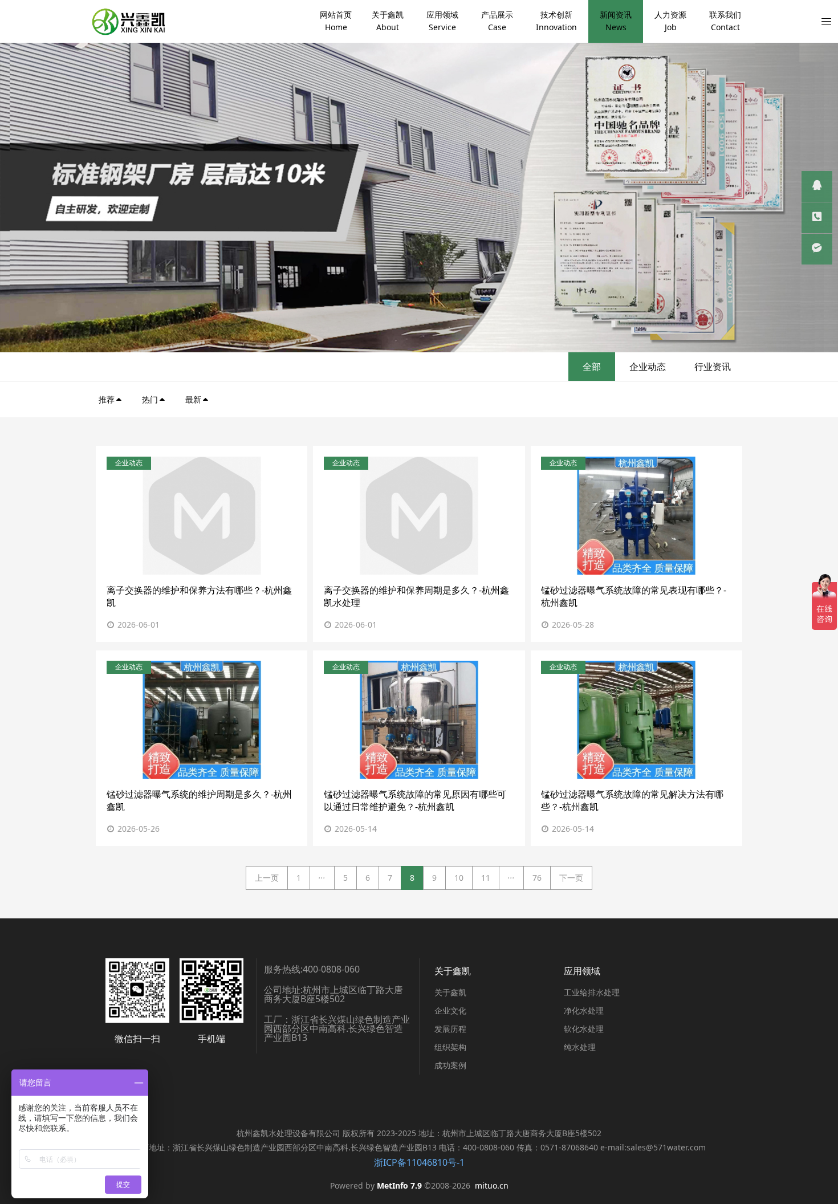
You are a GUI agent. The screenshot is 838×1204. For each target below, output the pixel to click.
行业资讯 (712, 366)
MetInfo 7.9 (399, 1185)
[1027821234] (817, 186)
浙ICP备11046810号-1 (419, 1162)
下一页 (571, 877)
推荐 (107, 399)
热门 (150, 399)
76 (537, 877)
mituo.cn (492, 1185)
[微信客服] (817, 249)
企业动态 (647, 366)
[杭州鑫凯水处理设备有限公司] (128, 21)
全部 (592, 366)
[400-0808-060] (817, 217)
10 (458, 877)
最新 (193, 399)
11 (485, 877)
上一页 (267, 877)
